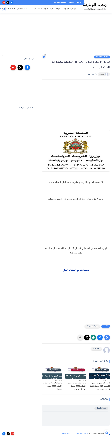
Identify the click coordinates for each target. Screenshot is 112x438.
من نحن (79, 2)
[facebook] (11, 2)
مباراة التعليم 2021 (102, 57)
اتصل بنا (71, 2)
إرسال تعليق (101, 408)
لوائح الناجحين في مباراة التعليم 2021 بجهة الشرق (52, 386)
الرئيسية (73, 9)
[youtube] (3, 2)
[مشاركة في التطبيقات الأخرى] (80, 337)
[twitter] (7, 2)
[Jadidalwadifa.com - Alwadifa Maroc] (95, 6)
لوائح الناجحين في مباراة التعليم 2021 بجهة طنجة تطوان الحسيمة (100, 386)
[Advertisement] (56, 35)
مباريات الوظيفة (62, 9)
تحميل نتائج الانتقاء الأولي (76, 270)
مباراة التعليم (49, 9)
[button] (100, 337)
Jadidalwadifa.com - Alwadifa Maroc (75, 433)
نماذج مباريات (37, 9)
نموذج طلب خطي (23, 9)
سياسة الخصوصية (60, 2)
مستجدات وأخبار (8, 9)
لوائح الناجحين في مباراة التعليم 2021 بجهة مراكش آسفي (76, 386)
